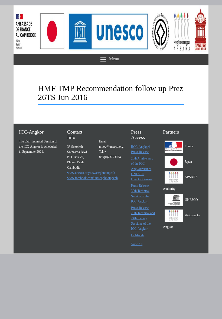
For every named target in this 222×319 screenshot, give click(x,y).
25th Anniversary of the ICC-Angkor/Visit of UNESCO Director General (142, 169)
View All (136, 244)
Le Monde (137, 235)
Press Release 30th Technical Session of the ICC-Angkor (140, 193)
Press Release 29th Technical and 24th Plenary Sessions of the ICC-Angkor (143, 218)
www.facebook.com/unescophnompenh (92, 178)
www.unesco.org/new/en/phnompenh (91, 173)
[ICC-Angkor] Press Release (140, 149)
